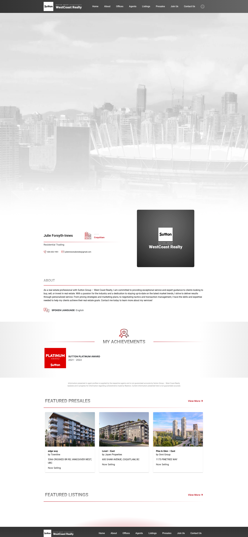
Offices (119, 6)
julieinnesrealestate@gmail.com (78, 252)
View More (194, 400)
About (107, 6)
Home (95, 6)
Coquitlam (99, 237)
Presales (160, 6)
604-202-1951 (52, 252)
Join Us (174, 6)
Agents (132, 6)
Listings (146, 6)
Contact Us (189, 6)
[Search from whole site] (202, 6)
